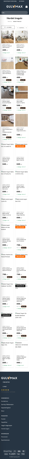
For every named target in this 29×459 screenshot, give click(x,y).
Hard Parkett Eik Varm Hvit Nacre (6, 72)
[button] (2, 7)
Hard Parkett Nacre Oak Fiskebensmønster (7, 131)
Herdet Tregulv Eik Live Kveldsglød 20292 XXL (21, 300)
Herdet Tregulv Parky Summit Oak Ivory (21, 270)
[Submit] (25, 12)
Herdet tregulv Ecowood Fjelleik (6, 102)
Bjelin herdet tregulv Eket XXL (21, 214)
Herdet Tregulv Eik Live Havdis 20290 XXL (7, 329)
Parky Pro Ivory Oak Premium (20, 46)
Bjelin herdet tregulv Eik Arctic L (21, 130)
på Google (12, 392)
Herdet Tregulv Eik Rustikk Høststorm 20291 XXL (21, 329)
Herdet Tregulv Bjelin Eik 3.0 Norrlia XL (6, 187)
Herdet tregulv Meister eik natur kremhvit (6, 241)
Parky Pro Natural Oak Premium (7, 46)
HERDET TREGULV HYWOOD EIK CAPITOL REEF (21, 73)
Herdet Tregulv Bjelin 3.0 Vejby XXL (6, 358)
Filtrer (9, 27)
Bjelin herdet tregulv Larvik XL (6, 214)
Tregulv (10, 21)
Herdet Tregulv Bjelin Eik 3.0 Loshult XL (6, 160)
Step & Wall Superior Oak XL (21, 102)
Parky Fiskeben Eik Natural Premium (7, 269)
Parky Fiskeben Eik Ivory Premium (21, 240)
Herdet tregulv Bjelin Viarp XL (20, 159)
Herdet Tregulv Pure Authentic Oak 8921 (6, 300)
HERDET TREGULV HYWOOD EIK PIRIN (21, 358)
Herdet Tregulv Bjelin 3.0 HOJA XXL (21, 187)
